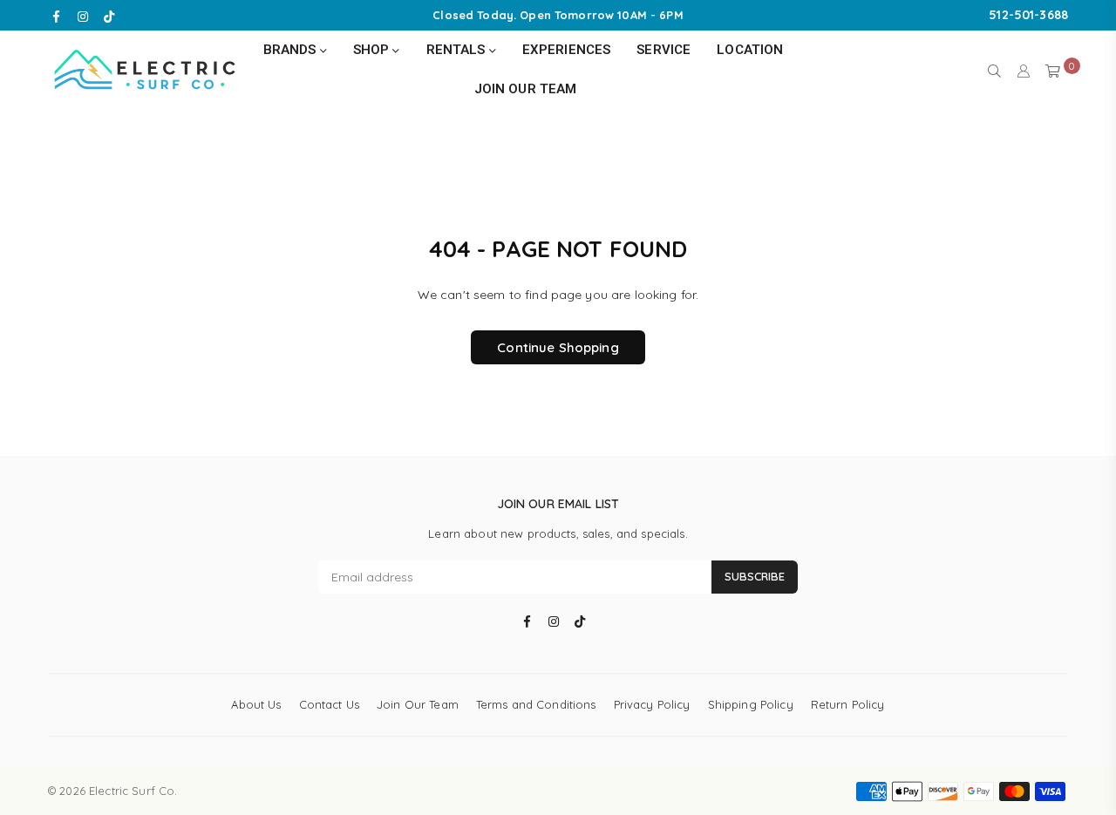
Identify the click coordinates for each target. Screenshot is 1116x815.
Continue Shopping (557, 347)
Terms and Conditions (536, 704)
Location (750, 50)
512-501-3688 (1028, 15)
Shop (373, 50)
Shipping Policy (750, 704)
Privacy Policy (652, 704)
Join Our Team (525, 89)
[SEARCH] (994, 70)
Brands (291, 50)
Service (663, 50)
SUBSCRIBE (755, 576)
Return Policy (848, 704)
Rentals (457, 50)
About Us (256, 704)
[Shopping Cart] (1053, 70)
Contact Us (329, 704)
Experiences (566, 50)
